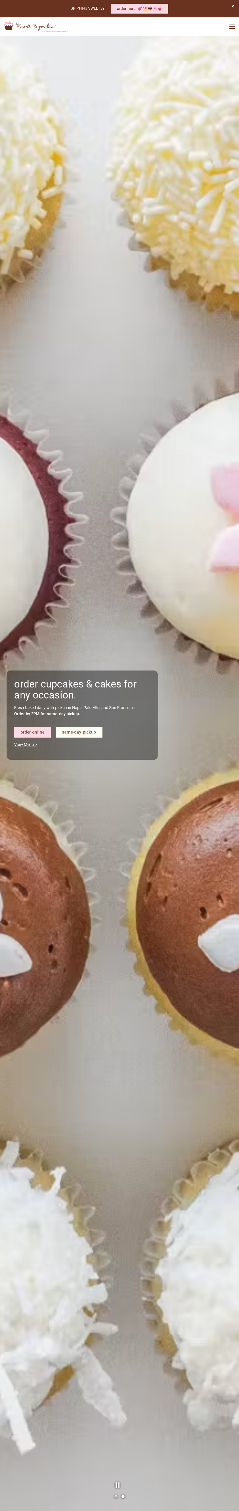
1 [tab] (116, 1497)
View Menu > (29, 776)
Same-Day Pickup (80, 765)
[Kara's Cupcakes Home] (36, 26)
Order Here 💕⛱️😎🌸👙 (139, 8)
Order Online (36, 765)
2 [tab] (123, 1497)
